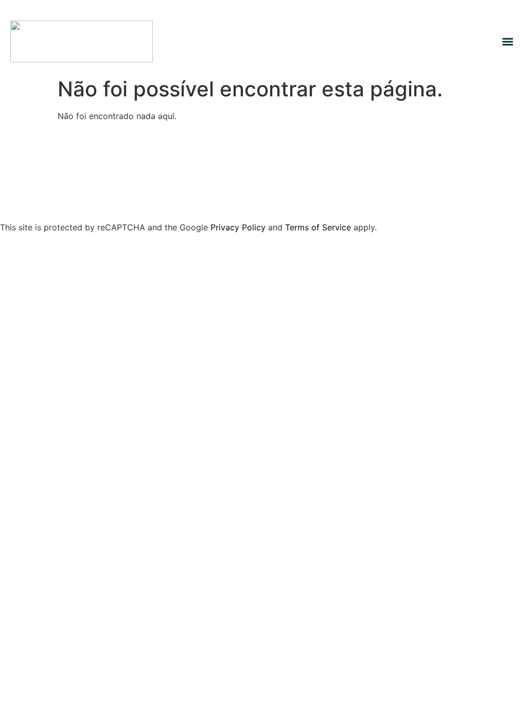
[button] (508, 41)
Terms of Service (318, 227)
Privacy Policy (238, 227)
